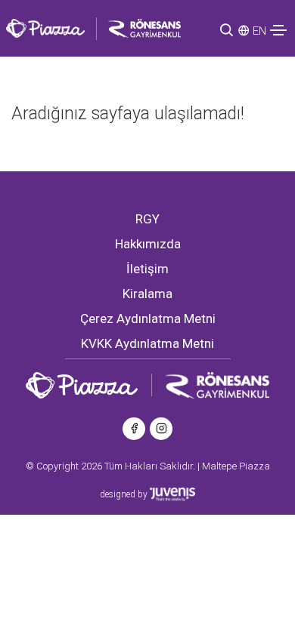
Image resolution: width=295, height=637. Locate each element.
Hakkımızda (148, 243)
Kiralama (147, 293)
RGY (147, 218)
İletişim (147, 268)
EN (259, 31)
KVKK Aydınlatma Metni (147, 343)
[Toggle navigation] (278, 30)
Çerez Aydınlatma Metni (148, 318)
